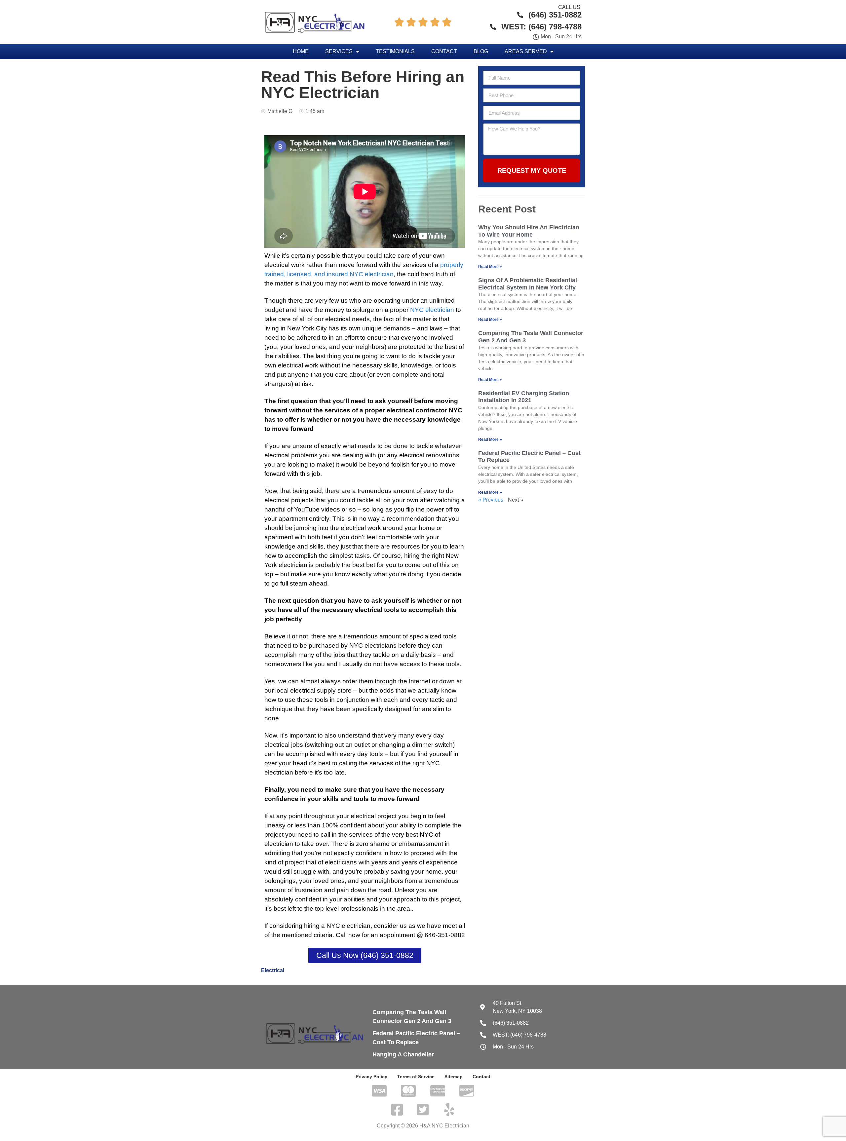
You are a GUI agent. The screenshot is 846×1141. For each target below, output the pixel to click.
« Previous (490, 500)
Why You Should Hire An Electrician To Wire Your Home (528, 231)
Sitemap (453, 1076)
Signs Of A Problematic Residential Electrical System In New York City (527, 284)
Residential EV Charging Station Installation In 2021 (523, 397)
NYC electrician (432, 309)
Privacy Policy (371, 1076)
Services (339, 51)
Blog (481, 51)
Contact (444, 51)
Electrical (272, 970)
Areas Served (526, 51)
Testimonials (395, 51)
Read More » (490, 266)
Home (301, 51)
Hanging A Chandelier (403, 1054)
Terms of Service (416, 1076)
